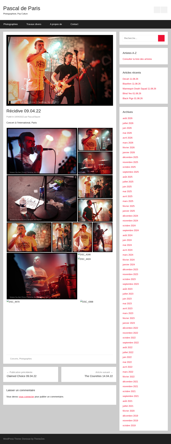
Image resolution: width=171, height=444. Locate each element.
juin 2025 (127, 186)
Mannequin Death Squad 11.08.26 (139, 88)
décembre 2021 (130, 381)
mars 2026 (128, 142)
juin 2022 (127, 357)
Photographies (10, 24)
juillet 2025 (128, 181)
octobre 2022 (129, 337)
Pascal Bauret (34, 117)
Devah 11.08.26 (130, 79)
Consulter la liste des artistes (137, 59)
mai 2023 (127, 303)
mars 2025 (128, 201)
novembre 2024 (130, 220)
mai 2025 (127, 191)
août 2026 (127, 118)
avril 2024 (127, 250)
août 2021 (127, 401)
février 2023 (129, 318)
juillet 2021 (128, 406)
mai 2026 (127, 133)
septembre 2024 (131, 230)
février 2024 (129, 259)
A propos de (56, 24)
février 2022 (129, 376)
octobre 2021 (129, 391)
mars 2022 (128, 372)
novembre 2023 (130, 274)
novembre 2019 (130, 420)
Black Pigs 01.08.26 (133, 98)
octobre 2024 (129, 225)
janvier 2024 (129, 264)
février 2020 (129, 411)
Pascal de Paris (21, 8)
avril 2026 (127, 138)
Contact (74, 24)
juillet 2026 (128, 123)
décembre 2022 (130, 328)
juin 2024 (127, 240)
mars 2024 (128, 255)
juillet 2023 (128, 294)
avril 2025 (127, 196)
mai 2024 (127, 245)
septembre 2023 (131, 284)
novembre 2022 (130, 333)
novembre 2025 (130, 162)
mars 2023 (128, 313)
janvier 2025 (129, 211)
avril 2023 (127, 308)
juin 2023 (127, 298)
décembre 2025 (130, 157)
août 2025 (127, 177)
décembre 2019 (130, 416)
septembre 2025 (131, 172)
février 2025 (129, 206)
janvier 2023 (129, 323)
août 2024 (127, 235)
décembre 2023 (130, 269)
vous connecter (26, 396)
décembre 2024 (130, 216)
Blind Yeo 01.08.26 (132, 93)
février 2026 (129, 147)
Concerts (14, 359)
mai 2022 (127, 362)
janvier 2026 (129, 152)
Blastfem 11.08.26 (132, 83)
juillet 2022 (128, 352)
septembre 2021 (131, 396)
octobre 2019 (129, 425)
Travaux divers (33, 24)
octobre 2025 (129, 167)
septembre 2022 (131, 342)
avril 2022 (127, 367)
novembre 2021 (130, 386)
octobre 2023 (129, 279)
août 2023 (127, 289)
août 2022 (127, 347)
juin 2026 (127, 128)
